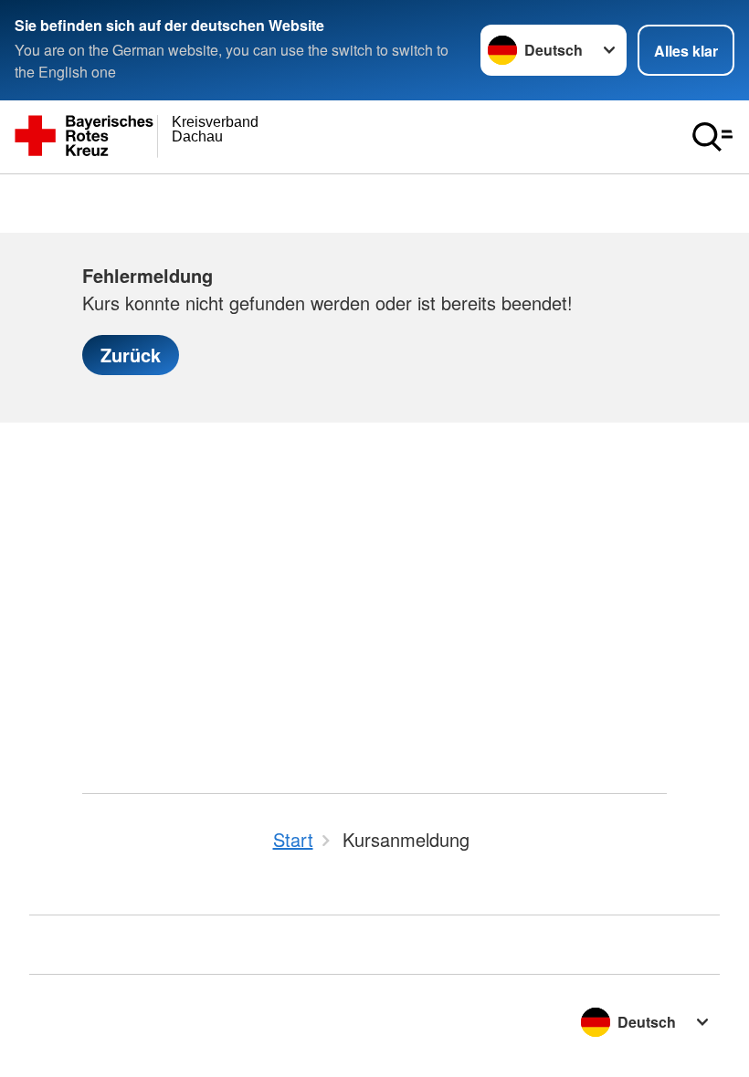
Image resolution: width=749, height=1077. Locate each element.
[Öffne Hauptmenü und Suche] (712, 137)
